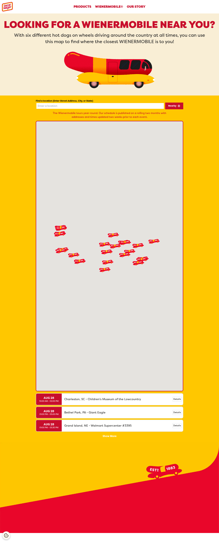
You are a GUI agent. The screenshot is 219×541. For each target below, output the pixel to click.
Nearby (172, 105)
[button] (154, 241)
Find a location (64, 101)
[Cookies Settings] (6, 535)
